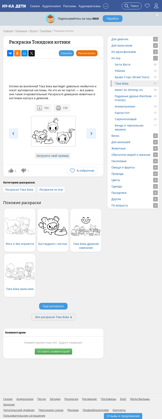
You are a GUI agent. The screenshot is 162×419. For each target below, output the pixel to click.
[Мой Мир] (24, 53)
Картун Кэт (122, 113)
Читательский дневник (19, 410)
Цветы (115, 180)
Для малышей (120, 142)
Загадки (55, 399)
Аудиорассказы (90, 6)
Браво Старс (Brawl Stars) (132, 77)
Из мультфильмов (123, 52)
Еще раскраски (53, 306)
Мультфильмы (140, 399)
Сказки (35, 6)
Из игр (116, 58)
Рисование (89, 399)
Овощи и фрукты (123, 167)
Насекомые (119, 161)
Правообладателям (96, 410)
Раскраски (71, 399)
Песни (41, 399)
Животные (118, 148)
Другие (116, 199)
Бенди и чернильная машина (129, 127)
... (105, 5)
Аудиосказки (51, 6)
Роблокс (120, 71)
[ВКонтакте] (10, 53)
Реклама (73, 410)
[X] (31, 53)
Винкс (115, 136)
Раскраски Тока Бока (19, 189)
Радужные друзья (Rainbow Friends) (133, 98)
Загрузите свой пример (53, 156)
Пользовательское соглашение (24, 415)
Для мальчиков (121, 45)
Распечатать (86, 53)
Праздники (118, 193)
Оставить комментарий (53, 351)
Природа (117, 174)
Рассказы (69, 6)
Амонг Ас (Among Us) (129, 90)
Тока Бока (121, 83)
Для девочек (119, 39)
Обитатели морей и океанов (130, 155)
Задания (9, 404)
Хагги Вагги (122, 64)
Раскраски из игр (51, 189)
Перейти (113, 18)
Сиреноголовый (126, 119)
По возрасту (119, 205)
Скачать (66, 53)
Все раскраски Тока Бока (52, 317)
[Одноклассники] (17, 53)
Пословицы (108, 399)
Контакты (119, 410)
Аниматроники (125, 106)
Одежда (116, 186)
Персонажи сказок (51, 410)
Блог (123, 399)
